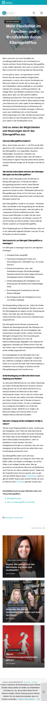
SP (31, 49)
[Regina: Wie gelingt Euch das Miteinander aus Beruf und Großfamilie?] (23, 537)
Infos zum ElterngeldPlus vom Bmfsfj (20, 502)
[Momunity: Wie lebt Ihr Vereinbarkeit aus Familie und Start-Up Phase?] (23, 582)
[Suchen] (33, 12)
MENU (9, 3)
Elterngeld (8, 518)
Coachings (20, 482)
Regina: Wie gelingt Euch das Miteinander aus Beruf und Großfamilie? (20, 567)
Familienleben (31, 476)
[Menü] (41, 13)
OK (38, 699)
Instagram (27, 682)
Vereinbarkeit (18, 518)
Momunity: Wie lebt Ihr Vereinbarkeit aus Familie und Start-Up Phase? (23, 612)
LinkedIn (34, 682)
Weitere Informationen (26, 699)
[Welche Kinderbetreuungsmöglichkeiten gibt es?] (23, 627)
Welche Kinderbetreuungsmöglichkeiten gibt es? (21, 657)
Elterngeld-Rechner (14, 498)
